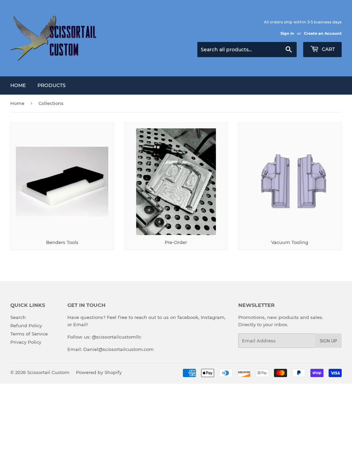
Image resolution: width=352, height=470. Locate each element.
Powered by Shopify (99, 372)
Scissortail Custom (48, 372)
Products (51, 85)
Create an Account (323, 33)
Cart (327, 49)
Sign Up (328, 340)
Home (18, 85)
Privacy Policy (25, 342)
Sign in (287, 33)
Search (18, 317)
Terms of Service (29, 334)
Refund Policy (26, 325)
